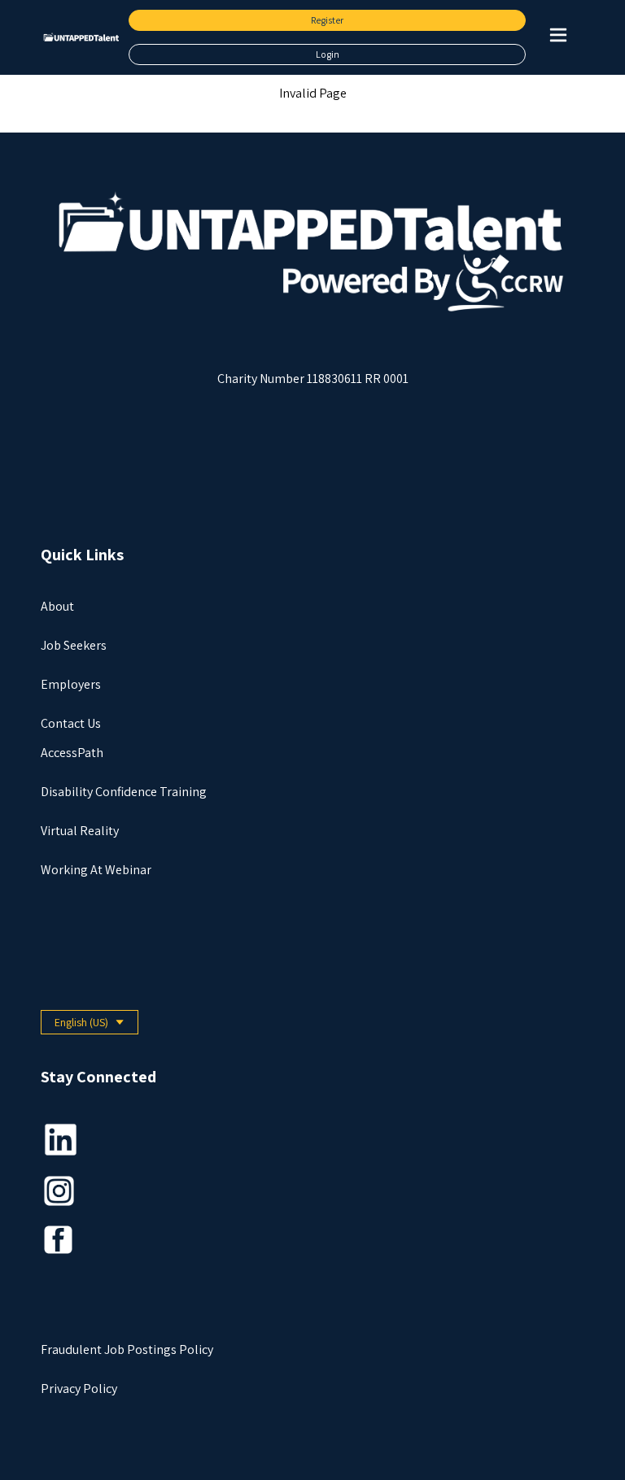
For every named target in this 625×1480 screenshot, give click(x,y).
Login (327, 54)
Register (327, 20)
